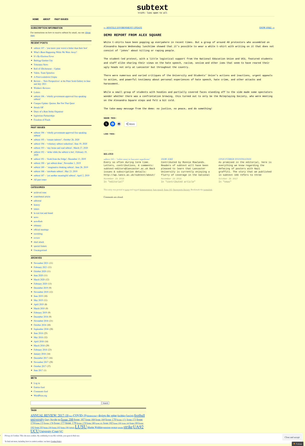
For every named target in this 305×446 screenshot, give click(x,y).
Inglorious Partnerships (44, 115)
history (37, 204)
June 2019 (38, 295)
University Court (49, 431)
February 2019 (40, 312)
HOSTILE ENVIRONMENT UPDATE (123, 27)
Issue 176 (49, 423)
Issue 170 (110, 419)
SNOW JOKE (266, 27)
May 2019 (38, 300)
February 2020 (40, 283)
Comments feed (41, 391)
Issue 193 (39, 427)
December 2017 (41, 357)
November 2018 (41, 320)
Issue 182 (108, 423)
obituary (37, 225)
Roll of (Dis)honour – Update (47, 68)
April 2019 (39, 304)
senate (120, 427)
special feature (40, 246)
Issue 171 (121, 419)
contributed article (42, 196)
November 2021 (41, 262)
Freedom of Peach (42, 119)
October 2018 (40, 324)
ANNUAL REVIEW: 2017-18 (49, 415)
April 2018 (39, 341)
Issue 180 (91, 423)
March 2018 (39, 345)
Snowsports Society (181, 189)
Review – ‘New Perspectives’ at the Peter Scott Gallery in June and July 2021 (62, 82)
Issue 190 (134, 423)
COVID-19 (79, 415)
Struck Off (38, 107)
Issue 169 (100, 419)
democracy (92, 415)
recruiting (38, 233)
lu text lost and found (43, 213)
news (127, 189)
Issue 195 (56, 427)
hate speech (158, 189)
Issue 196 (65, 427)
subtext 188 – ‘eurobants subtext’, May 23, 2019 (55, 171)
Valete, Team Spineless (44, 72)
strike (128, 426)
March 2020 (39, 279)
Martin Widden (95, 427)
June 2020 (38, 275)
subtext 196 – (60, 98)
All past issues (40, 179)
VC (61, 431)
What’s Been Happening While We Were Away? (55, 52)
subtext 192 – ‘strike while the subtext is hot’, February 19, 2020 (60, 153)
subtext (152, 7)
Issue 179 (81, 423)
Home (36, 19)
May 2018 (38, 337)
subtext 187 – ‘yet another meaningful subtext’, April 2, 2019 (61, 175)
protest (114, 427)
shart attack (39, 241)
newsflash (38, 221)
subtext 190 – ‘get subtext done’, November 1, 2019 (57, 163)
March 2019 (39, 308)
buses (71, 416)
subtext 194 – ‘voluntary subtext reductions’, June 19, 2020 (60, 143)
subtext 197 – (60, 48)
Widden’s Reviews (42, 87)
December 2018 (41, 316)
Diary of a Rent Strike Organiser (48, 111)
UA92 (138, 426)
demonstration (146, 189)
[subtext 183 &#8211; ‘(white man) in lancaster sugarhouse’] (132, 170)
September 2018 (41, 328)
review (37, 237)
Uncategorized (40, 250)
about (46, 19)
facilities (121, 415)
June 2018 (38, 333)
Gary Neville (51, 419)
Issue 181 (99, 423)
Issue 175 (39, 423)
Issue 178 (70, 423)
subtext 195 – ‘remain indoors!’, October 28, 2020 (56, 139)
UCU (34, 430)
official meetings (41, 229)
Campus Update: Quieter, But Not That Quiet (54, 103)
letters (36, 208)
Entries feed (39, 387)
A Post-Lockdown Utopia (45, 76)
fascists (130, 415)
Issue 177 (59, 423)
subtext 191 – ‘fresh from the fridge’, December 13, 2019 (60, 158)
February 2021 (40, 267)
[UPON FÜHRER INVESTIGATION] (247, 170)
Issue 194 (48, 427)
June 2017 (38, 370)
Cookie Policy (56, 441)
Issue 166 (67, 419)
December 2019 (41, 287)
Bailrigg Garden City (43, 60)
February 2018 (40, 349)
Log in (37, 383)
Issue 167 (79, 419)
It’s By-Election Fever (44, 56)
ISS (59, 419)
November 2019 (41, 291)
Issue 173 (131, 419)
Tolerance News (41, 64)
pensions (107, 427)
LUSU (81, 426)
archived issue (40, 192)
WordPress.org (40, 395)
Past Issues (61, 19)
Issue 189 (125, 423)
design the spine (107, 415)
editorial (37, 200)
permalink (207, 189)
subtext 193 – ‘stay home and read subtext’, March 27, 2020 (61, 147)
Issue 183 (168, 189)
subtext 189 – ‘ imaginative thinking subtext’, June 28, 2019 (61, 167)
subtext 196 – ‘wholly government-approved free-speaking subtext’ (60, 134)
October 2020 (40, 271)
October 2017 (40, 366)
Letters (37, 92)
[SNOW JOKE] (189, 170)
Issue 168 (90, 419)
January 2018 (40, 353)
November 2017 (41, 361)
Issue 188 (117, 423)
